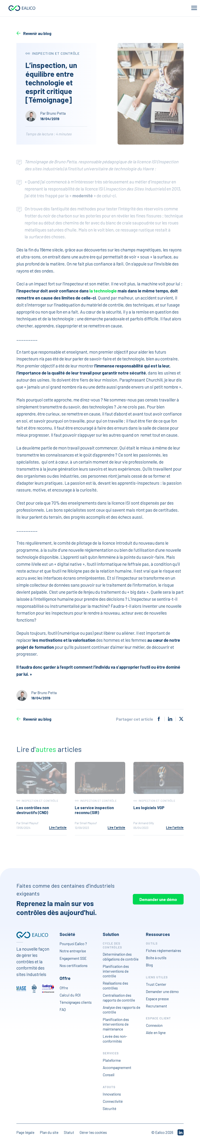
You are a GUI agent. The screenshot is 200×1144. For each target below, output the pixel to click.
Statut (69, 1132)
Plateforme (112, 1060)
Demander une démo (158, 899)
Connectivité (113, 1101)
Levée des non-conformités (115, 1038)
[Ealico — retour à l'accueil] (32, 935)
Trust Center (156, 984)
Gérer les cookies (93, 1132)
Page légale (25, 1132)
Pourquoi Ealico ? (73, 943)
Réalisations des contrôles (115, 985)
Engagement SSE (73, 958)
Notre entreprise (73, 951)
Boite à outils (156, 957)
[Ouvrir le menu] (194, 8)
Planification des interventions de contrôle (116, 971)
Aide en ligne (156, 1032)
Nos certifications (74, 965)
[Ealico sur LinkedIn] (181, 1132)
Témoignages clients (76, 1002)
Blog (149, 965)
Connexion (154, 1025)
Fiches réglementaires (163, 950)
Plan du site (49, 1132)
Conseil (108, 1074)
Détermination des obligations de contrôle (120, 956)
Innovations (112, 1094)
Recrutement (156, 1006)
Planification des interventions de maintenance (116, 1024)
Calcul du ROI (70, 995)
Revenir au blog (37, 33)
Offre (64, 988)
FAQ (63, 1009)
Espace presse (157, 999)
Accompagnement (117, 1067)
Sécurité (109, 1108)
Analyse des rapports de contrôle (121, 1009)
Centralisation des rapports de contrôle (119, 997)
